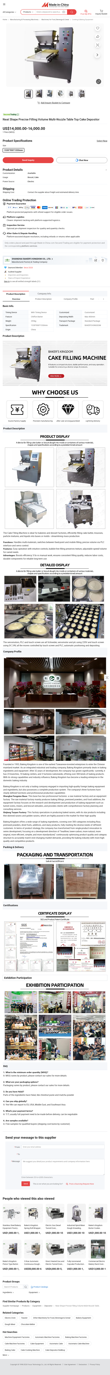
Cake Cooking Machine (30, 1350)
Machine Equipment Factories (17, 1337)
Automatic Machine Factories (47, 1337)
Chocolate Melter (28, 1324)
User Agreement (70, 1364)
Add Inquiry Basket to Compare (55, 102)
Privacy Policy (95, 1364)
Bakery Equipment (83, 1318)
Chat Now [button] (83, 160)
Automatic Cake (56, 1343)
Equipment (33, 1292)
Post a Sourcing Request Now (80, 1184)
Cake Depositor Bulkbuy (55, 1350)
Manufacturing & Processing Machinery (24, 19)
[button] (98, 298)
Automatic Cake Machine (78, 1343)
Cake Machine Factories (15, 1343)
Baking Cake (10, 1350)
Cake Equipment (37, 1343)
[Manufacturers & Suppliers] (55, 4)
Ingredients (7, 1292)
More (5, 1355)
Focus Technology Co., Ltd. (37, 1364)
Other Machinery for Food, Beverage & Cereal (51, 1318)
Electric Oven (10, 1318)
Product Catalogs (40, 1287)
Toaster (24, 1318)
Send (26, 1183)
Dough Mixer (10, 1324)
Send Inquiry (28, 160)
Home (5, 19)
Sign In (7, 281)
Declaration (83, 1364)
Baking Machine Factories (76, 1337)
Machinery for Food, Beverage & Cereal (55, 19)
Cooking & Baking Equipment (82, 19)
